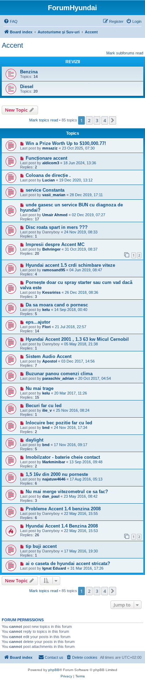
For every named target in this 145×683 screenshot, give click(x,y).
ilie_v (47, 410)
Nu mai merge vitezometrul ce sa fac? (67, 491)
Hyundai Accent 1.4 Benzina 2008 (62, 526)
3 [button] (97, 120)
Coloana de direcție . (48, 175)
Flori (46, 327)
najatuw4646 (53, 479)
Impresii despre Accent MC (55, 244)
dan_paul (50, 496)
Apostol (49, 361)
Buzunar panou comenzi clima (59, 373)
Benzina (29, 71)
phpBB (53, 670)
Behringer (51, 249)
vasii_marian (53, 195)
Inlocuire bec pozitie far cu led (59, 422)
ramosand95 (53, 270)
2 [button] (89, 120)
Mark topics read (43, 120)
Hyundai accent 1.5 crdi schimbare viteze (70, 265)
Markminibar (53, 462)
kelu (46, 309)
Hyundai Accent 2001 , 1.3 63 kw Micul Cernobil (77, 339)
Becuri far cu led (44, 405)
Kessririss (51, 292)
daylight (34, 440)
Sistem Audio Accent (48, 356)
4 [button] (104, 120)
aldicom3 (50, 163)
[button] (112, 120)
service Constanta (45, 190)
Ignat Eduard (54, 568)
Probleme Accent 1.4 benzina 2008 (63, 508)
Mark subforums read (124, 53)
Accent (12, 45)
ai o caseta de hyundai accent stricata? (68, 563)
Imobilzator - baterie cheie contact (63, 457)
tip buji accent (41, 546)
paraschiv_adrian (58, 378)
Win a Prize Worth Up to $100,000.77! (66, 143)
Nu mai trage (39, 388)
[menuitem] (11, 21)
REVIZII (72, 61)
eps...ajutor (38, 322)
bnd (46, 427)
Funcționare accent (46, 158)
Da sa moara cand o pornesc (57, 304)
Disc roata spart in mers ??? (57, 227)
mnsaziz (50, 148)
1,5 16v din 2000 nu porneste (57, 474)
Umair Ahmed (55, 215)
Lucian (48, 180)
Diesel (26, 86)
